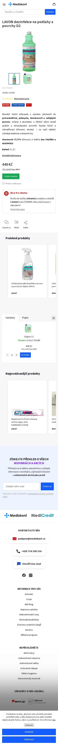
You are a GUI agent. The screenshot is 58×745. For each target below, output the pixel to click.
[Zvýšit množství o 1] (16, 355)
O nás (29, 599)
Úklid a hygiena (29, 673)
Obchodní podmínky (29, 619)
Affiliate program (29, 635)
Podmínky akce (17, 209)
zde (53, 720)
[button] (5, 271)
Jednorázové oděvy (29, 663)
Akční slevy (29, 653)
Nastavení (29, 725)
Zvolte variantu (10, 176)
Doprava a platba (29, 609)
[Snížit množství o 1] (7, 355)
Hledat (50, 11)
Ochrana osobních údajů (29, 624)
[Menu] (3, 4)
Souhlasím (29, 731)
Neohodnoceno (21, 99)
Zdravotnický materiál (29, 678)
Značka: (8, 92)
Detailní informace (11, 155)
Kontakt (29, 594)
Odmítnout (29, 739)
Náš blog (29, 604)
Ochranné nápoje (29, 668)
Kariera (29, 629)
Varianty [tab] (10, 317)
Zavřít (51, 232)
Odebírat (47, 486)
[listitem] (27, 271)
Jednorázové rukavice (29, 658)
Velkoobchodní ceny (29, 614)
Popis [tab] (25, 317)
